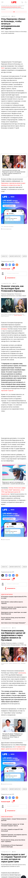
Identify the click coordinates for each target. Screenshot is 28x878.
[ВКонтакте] (13, 264)
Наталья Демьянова (7, 228)
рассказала (22, 708)
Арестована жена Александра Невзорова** (13, 658)
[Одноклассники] (16, 264)
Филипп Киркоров (18, 350)
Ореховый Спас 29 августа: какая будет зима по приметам (14, 292)
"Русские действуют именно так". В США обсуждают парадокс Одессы (12, 313)
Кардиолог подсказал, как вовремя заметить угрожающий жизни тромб (14, 643)
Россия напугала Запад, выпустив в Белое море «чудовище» (13, 297)
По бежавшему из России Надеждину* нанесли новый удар (12, 307)
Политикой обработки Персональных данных (11, 7)
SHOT (2, 68)
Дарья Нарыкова (6, 574)
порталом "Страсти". (7, 426)
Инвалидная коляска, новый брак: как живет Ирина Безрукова (14, 286)
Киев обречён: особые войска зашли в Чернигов (12, 638)
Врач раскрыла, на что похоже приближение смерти (14, 302)
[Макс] (6, 264)
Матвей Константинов (7, 841)
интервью (4, 364)
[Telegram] (9, 264)
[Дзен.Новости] (2, 264)
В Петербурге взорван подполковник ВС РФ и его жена (14, 632)
